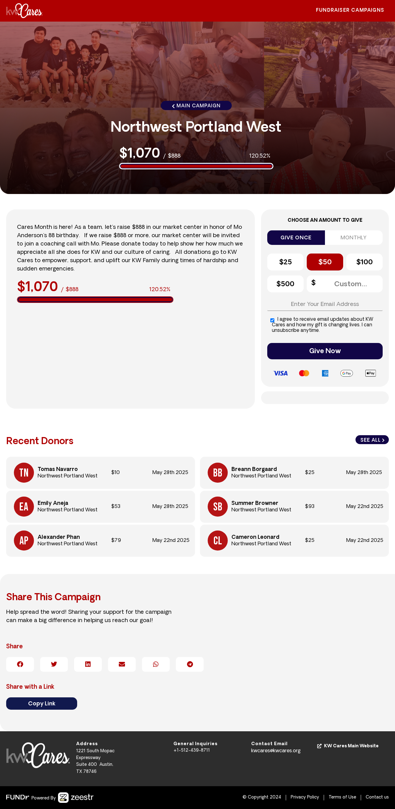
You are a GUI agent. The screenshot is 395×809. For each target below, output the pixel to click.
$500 (285, 284)
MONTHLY (354, 238)
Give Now (325, 351)
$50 (325, 262)
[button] (20, 664)
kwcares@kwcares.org (276, 751)
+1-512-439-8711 (191, 750)
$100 (364, 262)
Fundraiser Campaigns (350, 10)
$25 (285, 262)
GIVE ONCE (296, 238)
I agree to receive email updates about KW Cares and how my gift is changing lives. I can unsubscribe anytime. (322, 325)
